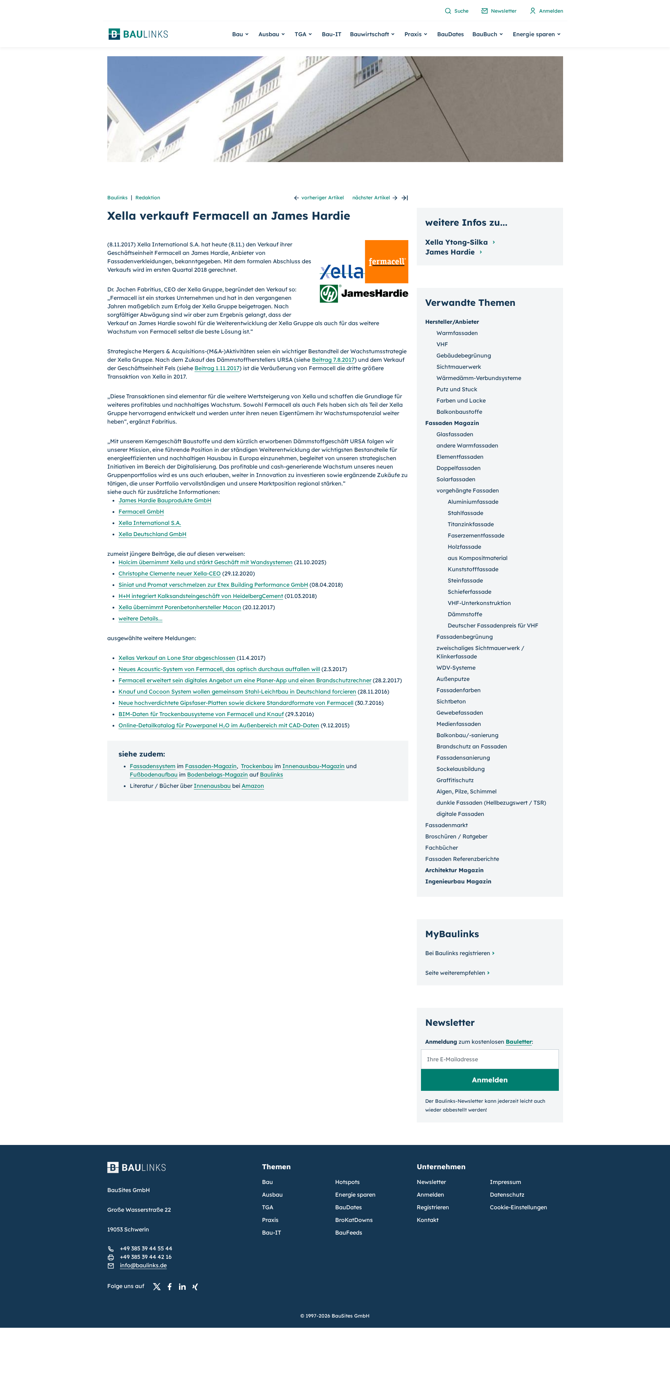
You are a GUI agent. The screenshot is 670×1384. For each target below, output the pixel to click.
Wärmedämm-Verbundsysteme (478, 377)
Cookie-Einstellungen (518, 1207)
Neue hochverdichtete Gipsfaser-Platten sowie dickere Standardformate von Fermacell (236, 702)
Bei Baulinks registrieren (457, 953)
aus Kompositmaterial (478, 557)
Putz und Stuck (456, 389)
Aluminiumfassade (473, 501)
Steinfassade (465, 580)
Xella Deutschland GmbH (152, 533)
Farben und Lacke (461, 400)
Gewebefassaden (459, 712)
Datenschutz (507, 1194)
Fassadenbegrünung (464, 636)
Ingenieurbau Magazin (458, 881)
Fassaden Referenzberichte (462, 858)
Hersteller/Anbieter (452, 321)
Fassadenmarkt (446, 825)
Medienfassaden (458, 723)
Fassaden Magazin (452, 422)
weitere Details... (140, 618)
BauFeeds (348, 1232)
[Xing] (197, 1286)
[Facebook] (171, 1286)
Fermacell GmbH (141, 511)
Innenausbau (212, 785)
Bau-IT (332, 34)
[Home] (180, 1172)
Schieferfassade (469, 591)
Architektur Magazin (454, 870)
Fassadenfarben (458, 690)
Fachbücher (441, 847)
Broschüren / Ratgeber (456, 836)
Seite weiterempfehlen (455, 972)
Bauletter (519, 1041)
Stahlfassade (465, 512)
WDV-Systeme (456, 667)
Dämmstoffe (465, 614)
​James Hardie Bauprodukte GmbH (165, 500)
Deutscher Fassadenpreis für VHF (493, 625)
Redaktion (147, 197)
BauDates (450, 34)
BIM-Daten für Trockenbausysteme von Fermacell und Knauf (201, 713)
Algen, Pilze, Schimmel (466, 791)
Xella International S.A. (150, 522)
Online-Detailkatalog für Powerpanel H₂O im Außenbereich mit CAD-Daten (219, 725)
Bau (267, 1181)
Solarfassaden (456, 479)
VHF (442, 344)
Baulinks (117, 197)
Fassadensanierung (463, 757)
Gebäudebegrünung (463, 355)
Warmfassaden (457, 332)
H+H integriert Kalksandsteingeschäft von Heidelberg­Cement (201, 595)
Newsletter (431, 1181)
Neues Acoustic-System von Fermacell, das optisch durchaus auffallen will (219, 668)
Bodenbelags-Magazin (217, 774)
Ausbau (272, 1194)
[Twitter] (159, 1286)
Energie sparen (355, 1194)
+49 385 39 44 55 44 (146, 1248)
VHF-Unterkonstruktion (479, 602)
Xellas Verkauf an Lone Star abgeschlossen (177, 657)
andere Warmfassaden (467, 445)
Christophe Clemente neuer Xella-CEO (170, 573)
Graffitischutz (455, 780)
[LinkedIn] (184, 1286)
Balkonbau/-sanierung (467, 735)
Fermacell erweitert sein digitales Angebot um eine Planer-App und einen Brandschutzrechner (245, 680)
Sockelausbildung (460, 768)
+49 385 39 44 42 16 (146, 1256)
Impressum (505, 1181)
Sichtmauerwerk (458, 366)
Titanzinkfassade (471, 524)
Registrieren (433, 1207)
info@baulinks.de (143, 1265)
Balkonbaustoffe (459, 411)
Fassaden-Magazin (211, 766)
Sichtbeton (451, 701)
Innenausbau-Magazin (313, 766)
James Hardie (451, 251)
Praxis (270, 1219)
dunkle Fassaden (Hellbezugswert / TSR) (491, 802)
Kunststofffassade (473, 569)
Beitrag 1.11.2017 (217, 368)
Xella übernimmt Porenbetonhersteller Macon (180, 607)
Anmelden (430, 1194)
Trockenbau (257, 766)
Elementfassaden (460, 456)
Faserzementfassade (476, 535)
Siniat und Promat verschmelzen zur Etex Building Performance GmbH (213, 584)
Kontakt (428, 1219)
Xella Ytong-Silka (457, 242)
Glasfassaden (454, 434)
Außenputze (453, 678)
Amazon (253, 785)
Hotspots (347, 1181)
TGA (267, 1207)
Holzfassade (464, 546)
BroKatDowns (354, 1219)
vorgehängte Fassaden (467, 490)
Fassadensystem (153, 766)
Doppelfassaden (458, 467)
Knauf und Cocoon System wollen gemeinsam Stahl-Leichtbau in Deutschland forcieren (237, 691)
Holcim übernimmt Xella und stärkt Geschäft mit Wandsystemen (206, 562)
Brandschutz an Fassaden (471, 746)
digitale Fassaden (460, 813)
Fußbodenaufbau (154, 774)
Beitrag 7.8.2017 (333, 359)
